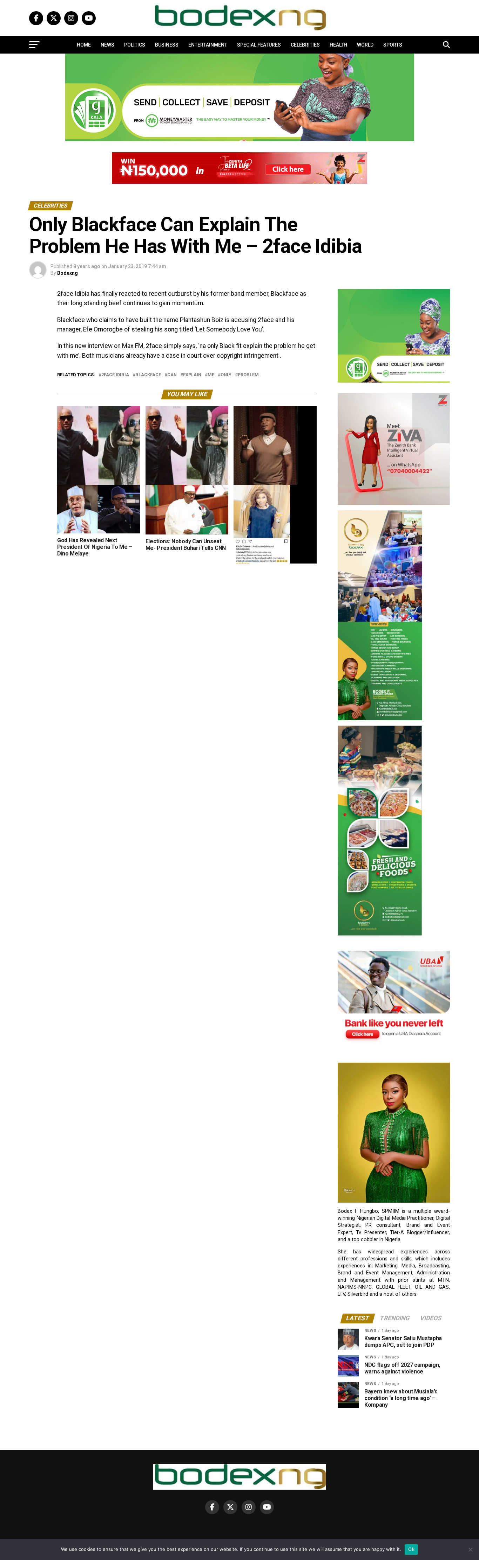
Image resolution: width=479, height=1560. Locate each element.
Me (211, 375)
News (107, 45)
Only (226, 375)
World (365, 45)
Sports (392, 45)
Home (84, 45)
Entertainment (207, 45)
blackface (148, 375)
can (172, 375)
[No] (470, 1549)
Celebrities (305, 45)
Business (166, 45)
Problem (248, 375)
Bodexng (67, 273)
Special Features (259, 45)
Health (338, 45)
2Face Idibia (115, 375)
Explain (192, 375)
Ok (411, 1549)
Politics (134, 45)
